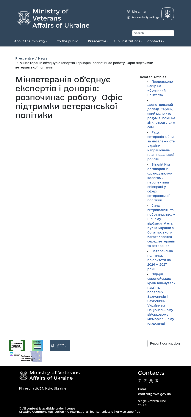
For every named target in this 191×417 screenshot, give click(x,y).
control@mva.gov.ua (154, 394)
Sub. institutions (126, 41)
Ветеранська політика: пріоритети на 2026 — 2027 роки (160, 260)
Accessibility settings (145, 17)
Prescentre (97, 41)
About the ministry (29, 41)
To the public (67, 41)
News (42, 58)
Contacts (154, 41)
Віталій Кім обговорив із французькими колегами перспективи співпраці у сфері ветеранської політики (159, 182)
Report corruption (165, 343)
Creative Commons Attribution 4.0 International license (59, 411)
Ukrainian (139, 11)
